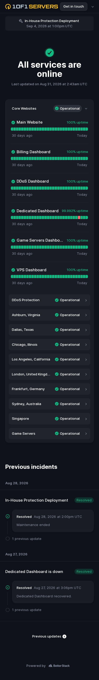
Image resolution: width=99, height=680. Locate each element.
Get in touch (73, 6)
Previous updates (47, 636)
